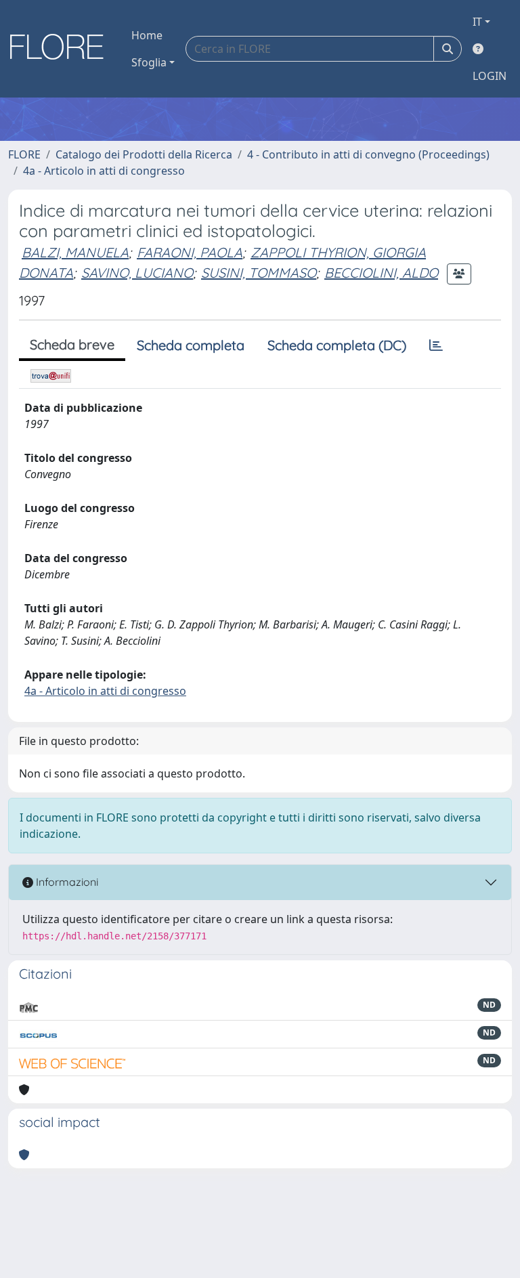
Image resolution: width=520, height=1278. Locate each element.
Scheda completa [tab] (190, 345)
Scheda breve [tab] (72, 344)
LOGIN (489, 75)
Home (146, 35)
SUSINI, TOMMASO (258, 272)
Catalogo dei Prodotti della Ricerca (144, 154)
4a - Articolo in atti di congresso (104, 170)
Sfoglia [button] (149, 62)
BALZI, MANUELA (75, 252)
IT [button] (477, 21)
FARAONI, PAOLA (189, 252)
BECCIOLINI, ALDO (381, 272)
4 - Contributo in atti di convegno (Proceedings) (368, 154)
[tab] (436, 345)
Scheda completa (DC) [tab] (336, 345)
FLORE (24, 154)
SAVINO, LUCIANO (137, 272)
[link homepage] (61, 48)
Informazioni (65, 882)
